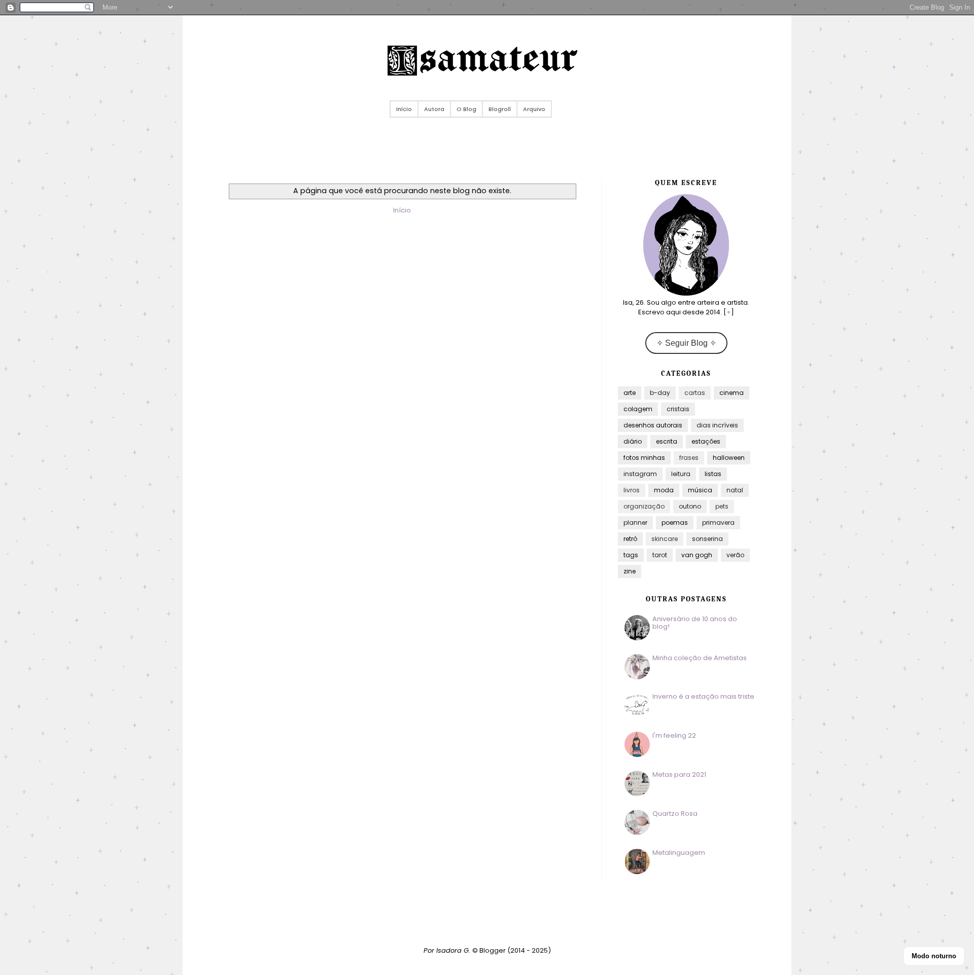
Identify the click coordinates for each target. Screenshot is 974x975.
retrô (630, 538)
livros (631, 490)
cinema (731, 392)
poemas (675, 522)
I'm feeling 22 (674, 735)
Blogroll (500, 109)
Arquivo (534, 109)
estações (705, 441)
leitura (680, 474)
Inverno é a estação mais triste (703, 696)
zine (629, 571)
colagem (637, 409)
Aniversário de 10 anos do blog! (694, 623)
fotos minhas (644, 457)
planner (635, 522)
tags (630, 555)
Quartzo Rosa (675, 813)
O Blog (466, 109)
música (700, 490)
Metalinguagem (678, 852)
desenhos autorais (652, 425)
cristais (678, 409)
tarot (659, 555)
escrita (666, 441)
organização (644, 506)
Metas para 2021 (679, 774)
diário (632, 441)
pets (721, 506)
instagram (640, 474)
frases (689, 457)
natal (734, 490)
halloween (729, 457)
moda (664, 490)
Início (404, 109)
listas (713, 474)
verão (735, 555)
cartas (694, 392)
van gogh (696, 555)
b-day (660, 392)
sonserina (707, 538)
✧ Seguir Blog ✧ (686, 343)
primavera (718, 522)
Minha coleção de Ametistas (699, 658)
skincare (664, 538)
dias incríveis (717, 425)
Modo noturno (934, 956)
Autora (434, 109)
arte (629, 392)
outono (690, 506)
